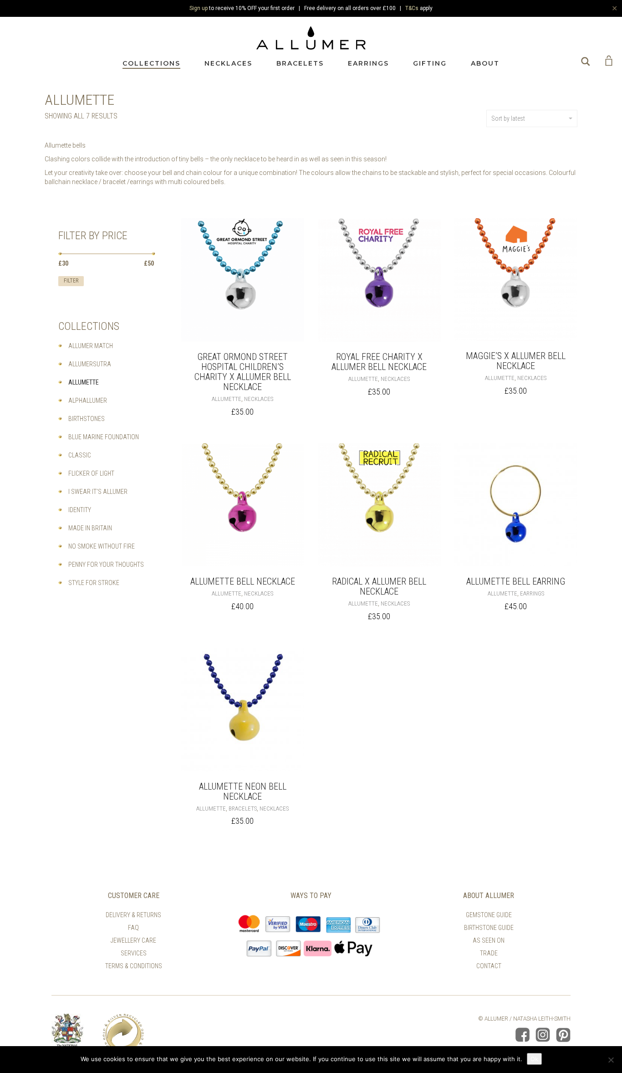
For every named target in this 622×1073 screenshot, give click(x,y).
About (485, 63)
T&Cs (411, 8)
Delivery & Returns (133, 915)
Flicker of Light (91, 473)
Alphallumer (87, 400)
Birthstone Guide (489, 927)
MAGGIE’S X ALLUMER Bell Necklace (516, 360)
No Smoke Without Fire (101, 546)
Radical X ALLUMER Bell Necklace (379, 586)
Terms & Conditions (133, 966)
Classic (79, 455)
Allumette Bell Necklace (242, 581)
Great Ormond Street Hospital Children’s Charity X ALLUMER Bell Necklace (242, 371)
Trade (489, 953)
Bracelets (300, 63)
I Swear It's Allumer (97, 491)
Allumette (226, 398)
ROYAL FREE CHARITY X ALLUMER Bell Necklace (379, 361)
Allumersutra (89, 364)
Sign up (198, 8)
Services (134, 953)
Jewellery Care (133, 940)
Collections (151, 63)
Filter (71, 280)
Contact (488, 966)
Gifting (430, 63)
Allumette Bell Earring (515, 581)
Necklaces (228, 63)
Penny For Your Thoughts (106, 564)
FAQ (133, 927)
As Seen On (489, 940)
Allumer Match (90, 345)
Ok (534, 1059)
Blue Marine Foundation (103, 437)
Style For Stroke (93, 582)
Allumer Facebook (522, 1034)
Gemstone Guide (489, 915)
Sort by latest (508, 118)
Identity (79, 509)
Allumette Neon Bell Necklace (242, 791)
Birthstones (86, 418)
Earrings (368, 63)
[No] (610, 1059)
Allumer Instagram (542, 1034)
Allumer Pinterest (563, 1034)
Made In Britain (90, 528)
